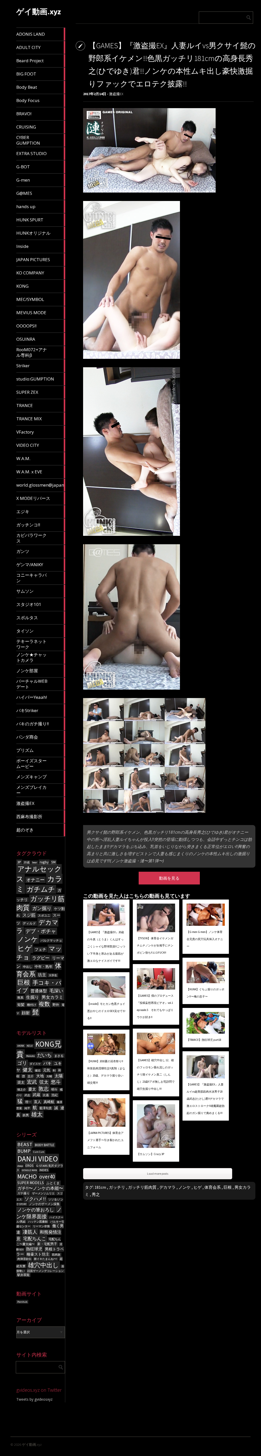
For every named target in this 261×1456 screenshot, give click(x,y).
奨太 (20, 1082)
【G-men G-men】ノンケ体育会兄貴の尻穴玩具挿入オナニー (205, 939)
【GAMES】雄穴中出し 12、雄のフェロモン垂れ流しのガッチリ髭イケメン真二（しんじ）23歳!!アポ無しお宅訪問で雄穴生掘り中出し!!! (156, 1074)
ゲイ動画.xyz (38, 11)
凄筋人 (30, 1232)
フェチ (40, 949)
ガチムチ (41, 889)
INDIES (44, 1170)
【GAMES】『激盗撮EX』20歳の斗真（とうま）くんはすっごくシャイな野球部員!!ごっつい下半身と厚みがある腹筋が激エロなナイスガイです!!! (106, 946)
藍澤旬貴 (46, 1108)
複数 (44, 1003)
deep (20, 1166)
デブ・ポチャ (40, 931)
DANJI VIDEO (37, 1158)
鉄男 (26, 1115)
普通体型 (39, 991)
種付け (31, 1005)
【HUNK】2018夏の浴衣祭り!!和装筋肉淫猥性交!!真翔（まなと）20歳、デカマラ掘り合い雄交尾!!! (106, 1071)
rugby (44, 862)
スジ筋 (28, 915)
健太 (27, 1070)
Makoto (30, 1056)
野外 (56, 1005)
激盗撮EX (116, 94)
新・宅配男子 (47, 1244)
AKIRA (20, 1045)
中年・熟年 (44, 966)
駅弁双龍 (23, 1275)
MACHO (27, 1176)
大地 (40, 1075)
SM (53, 862)
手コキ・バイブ (38, 986)
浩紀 (54, 1095)
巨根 (23, 982)
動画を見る (169, 878)
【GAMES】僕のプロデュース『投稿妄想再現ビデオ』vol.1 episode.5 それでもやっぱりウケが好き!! (155, 1006)
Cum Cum (38, 1152)
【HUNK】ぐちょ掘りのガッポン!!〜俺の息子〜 (205, 992)
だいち (44, 1055)
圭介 (31, 1076)
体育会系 (212, 1187)
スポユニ (44, 915)
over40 (47, 1176)
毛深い (56, 991)
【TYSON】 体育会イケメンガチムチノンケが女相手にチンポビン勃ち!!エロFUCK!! (155, 945)
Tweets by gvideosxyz (34, 1399)
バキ (47, 1063)
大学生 (53, 975)
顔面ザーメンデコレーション (45, 1271)
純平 (27, 1108)
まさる (58, 1056)
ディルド (29, 923)
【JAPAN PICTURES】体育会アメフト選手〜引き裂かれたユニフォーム (105, 1140)
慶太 (32, 1089)
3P (19, 862)
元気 (46, 1070)
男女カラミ (52, 997)
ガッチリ (117, 1187)
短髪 (20, 1005)
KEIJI (30, 1045)
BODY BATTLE (44, 1145)
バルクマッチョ (51, 940)
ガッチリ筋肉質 (142, 1187)
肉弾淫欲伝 (24, 1259)
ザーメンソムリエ (43, 1193)
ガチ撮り (23, 1193)
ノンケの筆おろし (35, 1210)
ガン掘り (41, 908)
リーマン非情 (41, 1226)
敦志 (43, 1088)
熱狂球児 (34, 1248)
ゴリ (22, 1063)
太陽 (59, 1075)
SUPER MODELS (30, 1182)
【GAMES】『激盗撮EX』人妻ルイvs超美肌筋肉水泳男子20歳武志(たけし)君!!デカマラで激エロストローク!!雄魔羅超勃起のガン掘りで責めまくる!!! (206, 1099)
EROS (29, 1165)
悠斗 (56, 1082)
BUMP (24, 1151)
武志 (27, 1095)
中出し (27, 967)
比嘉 (46, 1095)
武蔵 (36, 1094)
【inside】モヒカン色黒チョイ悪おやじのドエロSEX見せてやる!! (106, 1011)
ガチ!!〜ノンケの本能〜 (40, 1188)
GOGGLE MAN (29, 1170)
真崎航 (49, 1101)
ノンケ (27, 939)
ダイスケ (35, 1064)
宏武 (32, 1082)
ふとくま (53, 1183)
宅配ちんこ (34, 1239)
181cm (100, 1187)
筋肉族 (56, 1254)
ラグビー (40, 958)
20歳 (27, 862)
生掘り (32, 997)
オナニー (35, 880)
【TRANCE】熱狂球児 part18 (204, 1040)
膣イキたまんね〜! (45, 1259)
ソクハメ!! (35, 1199)
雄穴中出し (43, 1265)
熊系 (20, 997)
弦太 (43, 1082)
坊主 (42, 974)
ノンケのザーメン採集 (44, 1204)
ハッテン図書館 (38, 1221)
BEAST (24, 1144)
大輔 (49, 1076)
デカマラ (167, 1187)
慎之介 (21, 1089)
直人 (37, 1101)
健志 (38, 1070)
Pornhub (22, 1301)
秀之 (96, 1194)
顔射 (26, 1012)
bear (34, 862)
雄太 (37, 1114)
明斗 (54, 1089)
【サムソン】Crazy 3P (150, 1154)
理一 (28, 1102)
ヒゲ (24, 948)
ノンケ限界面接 (39, 1213)
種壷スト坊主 (38, 1254)
